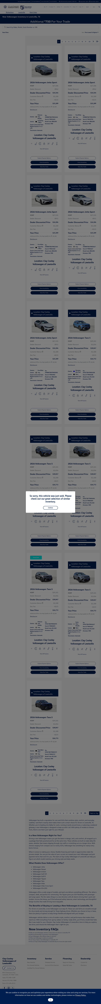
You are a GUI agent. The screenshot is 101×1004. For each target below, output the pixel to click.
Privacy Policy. (80, 995)
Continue (50, 508)
